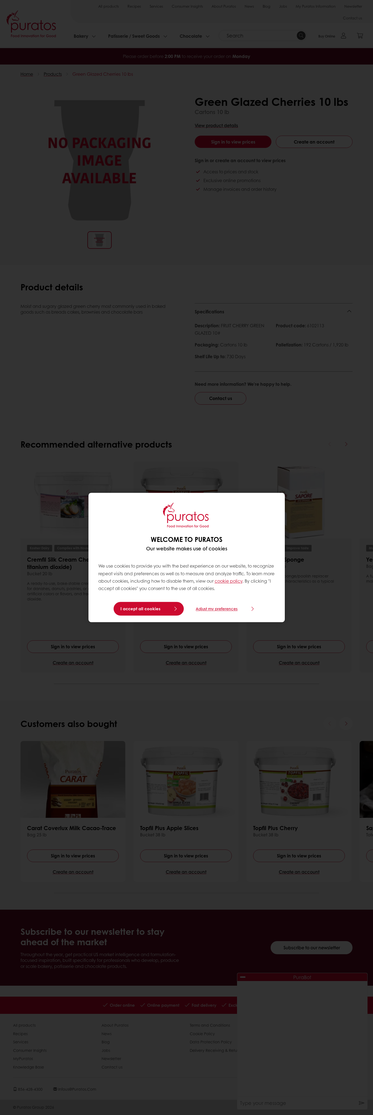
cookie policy (228, 581)
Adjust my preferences (217, 609)
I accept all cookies (140, 609)
